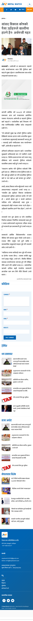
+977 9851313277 (7, 546)
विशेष (23, 9)
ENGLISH (29, 10)
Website (6, 328)
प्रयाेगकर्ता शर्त (5, 588)
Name (6, 310)
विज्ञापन (4, 583)
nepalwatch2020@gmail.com (10, 558)
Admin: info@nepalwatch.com (10, 561)
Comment (7, 295)
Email (6, 319)
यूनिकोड (4, 586)
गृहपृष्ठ (3, 580)
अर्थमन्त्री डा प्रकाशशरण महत (24, 279)
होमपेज (4, 18)
